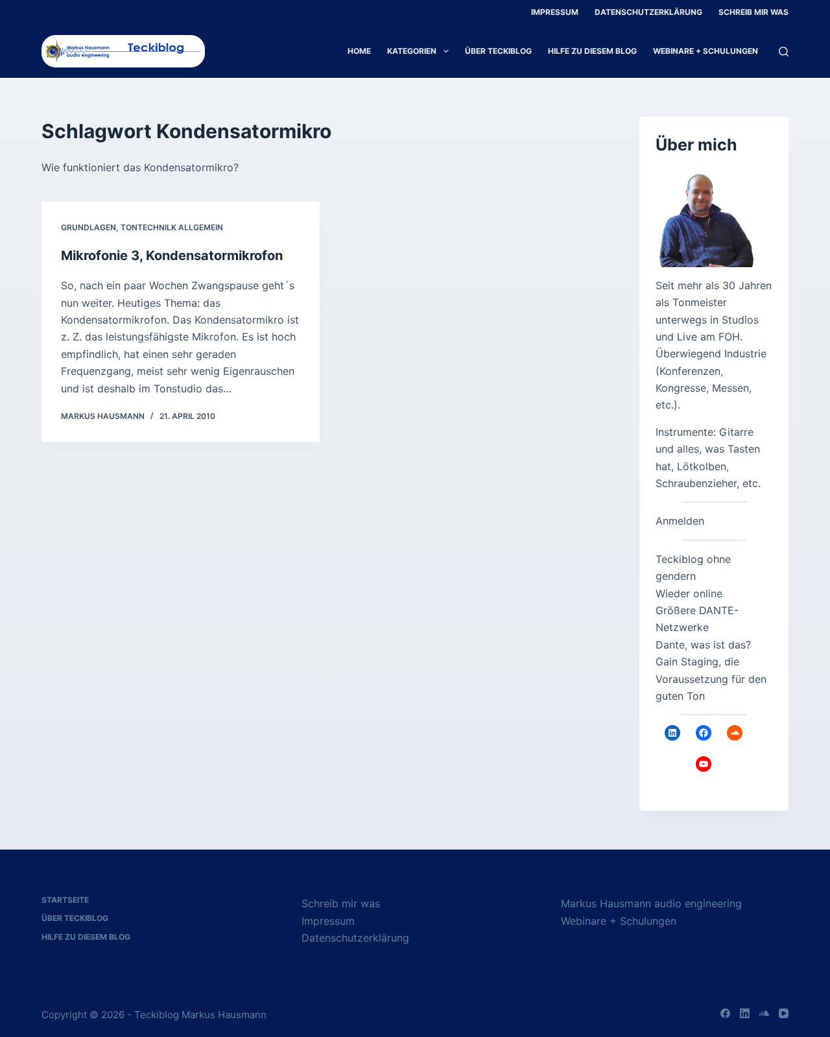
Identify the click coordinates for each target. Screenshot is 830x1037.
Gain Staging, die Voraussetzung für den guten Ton (711, 678)
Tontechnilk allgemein (172, 227)
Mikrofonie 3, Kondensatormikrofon (172, 255)
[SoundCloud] (764, 1013)
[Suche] (783, 51)
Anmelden (680, 520)
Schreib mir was (753, 12)
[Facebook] (725, 1013)
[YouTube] (783, 1013)
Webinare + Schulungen (705, 51)
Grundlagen (88, 227)
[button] (28, 1008)
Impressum (554, 12)
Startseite (65, 900)
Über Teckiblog (498, 51)
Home (359, 51)
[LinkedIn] (745, 1013)
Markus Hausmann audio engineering (651, 903)
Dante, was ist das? (703, 644)
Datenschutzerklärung (648, 12)
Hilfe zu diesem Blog (592, 51)
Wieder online (689, 593)
